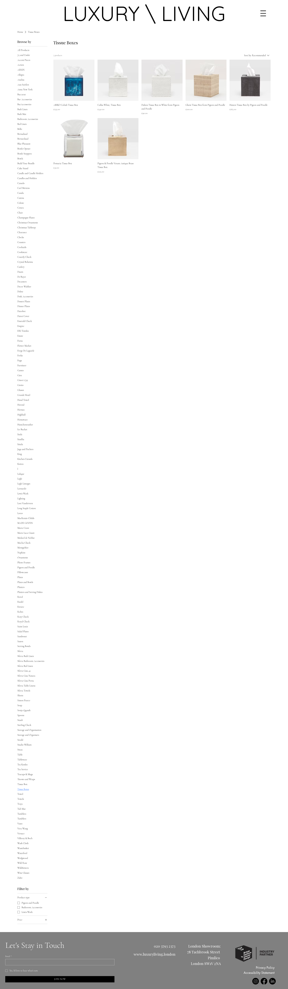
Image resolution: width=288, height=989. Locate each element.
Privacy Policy (265, 968)
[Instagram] (255, 981)
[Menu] (263, 13)
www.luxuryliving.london (154, 954)
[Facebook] (264, 981)
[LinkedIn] (272, 981)
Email (8, 956)
